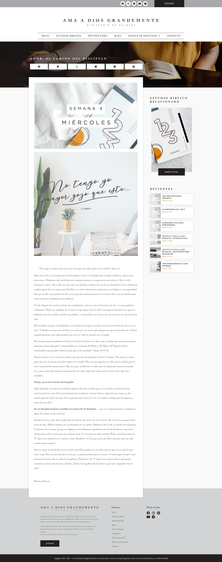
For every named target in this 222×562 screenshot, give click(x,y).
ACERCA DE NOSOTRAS (142, 36)
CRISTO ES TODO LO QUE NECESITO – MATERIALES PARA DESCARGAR (175, 252)
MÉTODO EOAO (97, 36)
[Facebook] (122, 3)
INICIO (45, 36)
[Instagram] (128, 3)
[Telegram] (145, 3)
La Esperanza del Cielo (173, 209)
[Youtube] (139, 3)
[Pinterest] (134, 3)
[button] (39, 66)
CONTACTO (174, 36)
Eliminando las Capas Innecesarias (173, 224)
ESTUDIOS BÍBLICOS (68, 36)
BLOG (117, 36)
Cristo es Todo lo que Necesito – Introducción (174, 237)
